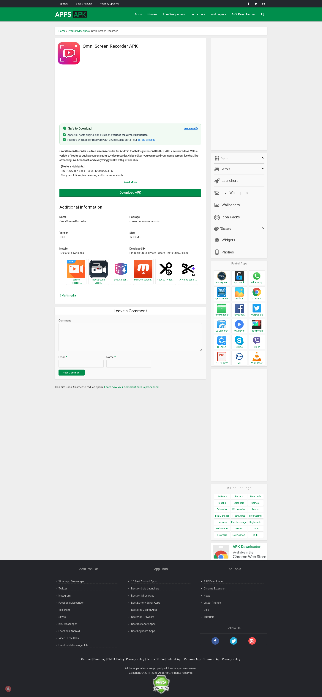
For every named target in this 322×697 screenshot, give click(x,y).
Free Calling (255, 515)
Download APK (130, 192)
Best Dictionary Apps (143, 624)
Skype (62, 617)
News (207, 596)
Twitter (63, 588)
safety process (146, 139)
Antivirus (222, 496)
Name (111, 357)
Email (63, 357)
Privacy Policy (135, 659)
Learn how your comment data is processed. (131, 387)
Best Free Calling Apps (144, 610)
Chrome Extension (214, 588)
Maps (255, 509)
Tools (255, 528)
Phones (228, 252)
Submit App (174, 659)
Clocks (222, 503)
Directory (100, 659)
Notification (239, 535)
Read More (130, 182)
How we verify (191, 128)
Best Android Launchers (145, 588)
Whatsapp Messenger (71, 581)
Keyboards (255, 522)
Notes (239, 528)
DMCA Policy (116, 659)
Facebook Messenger (71, 603)
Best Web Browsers (142, 617)
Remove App (192, 659)
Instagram (65, 596)
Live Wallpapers (174, 14)
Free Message (239, 522)
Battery (239, 496)
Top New (63, 3)
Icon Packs (231, 217)
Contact (86, 659)
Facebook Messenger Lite (74, 645)
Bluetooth (255, 496)
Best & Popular (84, 3)
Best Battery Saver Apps (145, 603)
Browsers (222, 535)
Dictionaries (238, 509)
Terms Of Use (155, 659)
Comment (65, 320)
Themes (225, 228)
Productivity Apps (78, 30)
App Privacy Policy (228, 659)
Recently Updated (109, 3)
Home (62, 30)
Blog (206, 610)
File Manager (222, 515)
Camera (255, 503)
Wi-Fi (255, 535)
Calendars (238, 503)
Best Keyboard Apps (143, 631)
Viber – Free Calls (69, 638)
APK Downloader (243, 14)
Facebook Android (69, 631)
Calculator (222, 509)
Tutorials (209, 617)
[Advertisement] (130, 92)
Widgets (228, 240)
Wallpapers (218, 14)
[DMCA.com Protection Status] (161, 684)
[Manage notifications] (8, 689)
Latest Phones (212, 603)
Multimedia (68, 295)
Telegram (64, 610)
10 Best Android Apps (144, 581)
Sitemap (208, 659)
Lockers (222, 522)
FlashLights (239, 515)
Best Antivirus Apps (142, 596)
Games (152, 14)
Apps (138, 14)
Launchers (197, 14)
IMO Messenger (68, 624)
